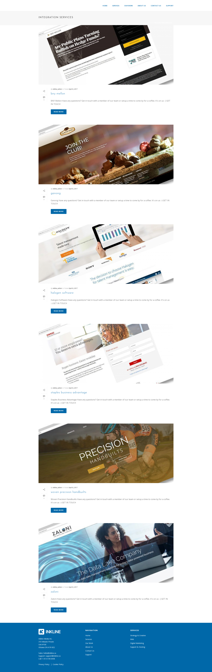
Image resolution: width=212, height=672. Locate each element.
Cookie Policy (58, 664)
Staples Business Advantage (69, 392)
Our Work (128, 6)
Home (105, 6)
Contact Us (156, 6)
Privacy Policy (44, 664)
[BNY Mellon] (106, 55)
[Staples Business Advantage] (106, 353)
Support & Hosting (137, 647)
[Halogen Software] (106, 254)
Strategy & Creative (138, 635)
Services (115, 6)
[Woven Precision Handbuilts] (106, 453)
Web (132, 639)
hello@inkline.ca (50, 653)
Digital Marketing (137, 643)
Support (169, 6)
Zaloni (55, 591)
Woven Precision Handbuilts (68, 492)
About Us (142, 6)
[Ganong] (106, 154)
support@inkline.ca (53, 656)
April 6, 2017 (73, 89)
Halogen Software (62, 292)
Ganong (56, 193)
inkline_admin (57, 89)
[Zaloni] (106, 553)
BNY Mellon (58, 93)
